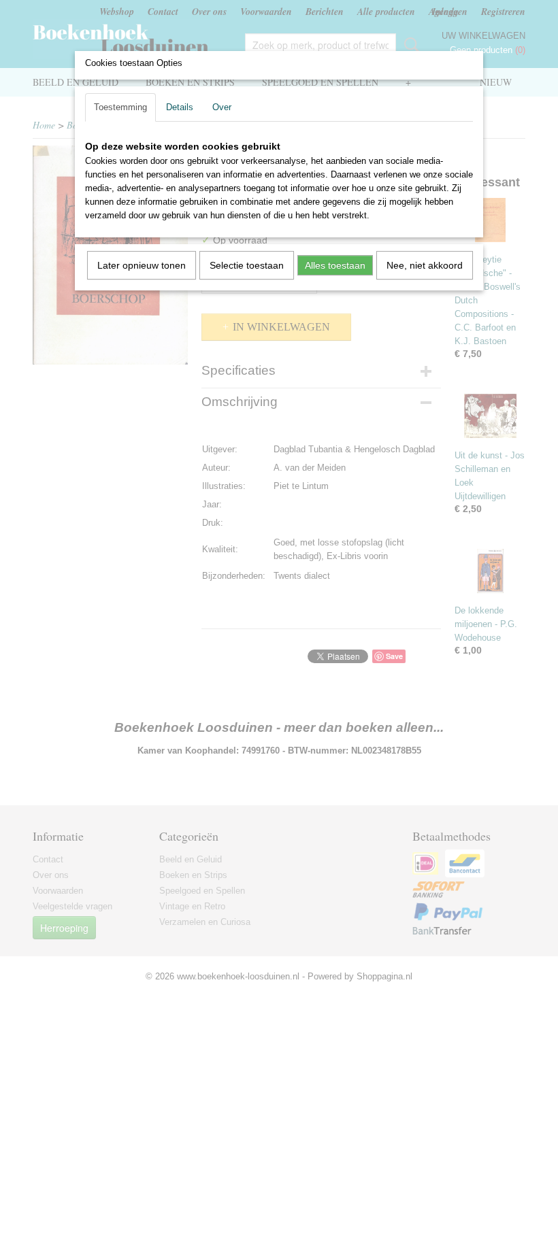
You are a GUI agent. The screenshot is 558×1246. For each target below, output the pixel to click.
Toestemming (120, 107)
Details (179, 107)
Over (221, 107)
